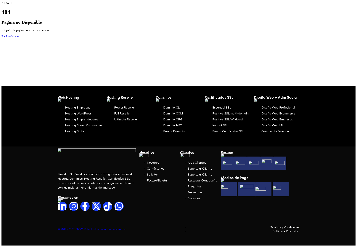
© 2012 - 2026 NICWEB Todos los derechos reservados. (92, 229)
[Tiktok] (107, 206)
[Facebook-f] (85, 206)
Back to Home (10, 36)
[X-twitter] (96, 206)
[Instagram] (73, 206)
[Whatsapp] (119, 206)
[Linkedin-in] (62, 206)
